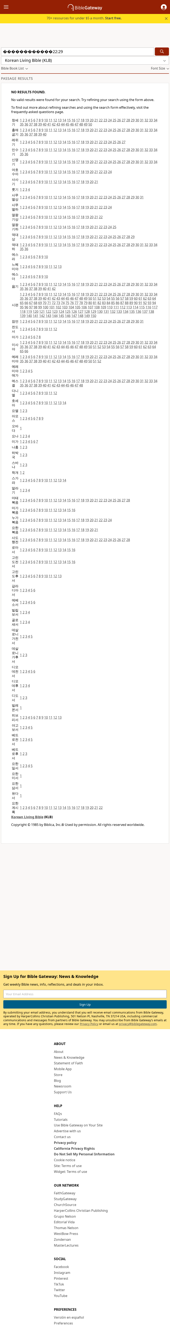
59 (131, 298)
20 (92, 120)
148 (80, 315)
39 (40, 124)
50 (90, 124)
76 (72, 303)
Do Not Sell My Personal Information (84, 1154)
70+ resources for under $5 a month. (84, 18)
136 (138, 311)
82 (99, 303)
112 (122, 307)
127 (80, 311)
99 (40, 307)
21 (96, 120)
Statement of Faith (68, 1063)
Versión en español (69, 1317)
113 (129, 307)
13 (60, 120)
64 (154, 298)
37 (31, 124)
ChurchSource (65, 1204)
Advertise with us (67, 1131)
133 (119, 311)
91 (140, 303)
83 (104, 303)
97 (31, 307)
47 (76, 124)
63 (149, 298)
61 (140, 298)
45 (67, 124)
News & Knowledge (69, 1057)
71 (49, 303)
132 (112, 311)
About (58, 1051)
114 (135, 307)
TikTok (59, 1284)
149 (87, 315)
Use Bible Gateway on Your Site (78, 1125)
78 (81, 303)
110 (110, 307)
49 (85, 124)
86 (117, 303)
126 (74, 311)
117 (155, 307)
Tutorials (61, 1119)
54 (108, 298)
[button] (164, 7)
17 (78, 120)
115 (142, 307)
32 (146, 120)
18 (82, 120)
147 (74, 315)
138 (151, 311)
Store (58, 1074)
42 (54, 124)
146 (67, 315)
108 (97, 307)
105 (77, 307)
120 (35, 311)
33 (151, 120)
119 (29, 311)
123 (55, 311)
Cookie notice (64, 1160)
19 (87, 120)
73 (58, 303)
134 (125, 311)
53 (104, 298)
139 (23, 315)
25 (114, 120)
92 (145, 303)
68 (35, 303)
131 (106, 311)
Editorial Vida (64, 1222)
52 (99, 298)
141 (35, 315)
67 (31, 303)
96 (26, 307)
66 (26, 303)
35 (22, 124)
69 (40, 303)
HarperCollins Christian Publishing (81, 1210)
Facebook (61, 1266)
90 (136, 303)
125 (67, 311)
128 (87, 311)
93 (149, 303)
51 (95, 298)
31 (142, 120)
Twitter (59, 1290)
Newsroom (62, 1086)
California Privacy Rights (74, 1148)
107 (90, 307)
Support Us (63, 1092)
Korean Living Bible (27, 817)
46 (72, 124)
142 (42, 315)
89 (131, 303)
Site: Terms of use (68, 1165)
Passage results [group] (17, 78)
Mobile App (63, 1069)
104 (71, 307)
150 (93, 315)
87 (122, 303)
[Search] (162, 51)
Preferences (63, 1323)
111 (116, 307)
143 (48, 315)
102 (58, 307)
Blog (57, 1080)
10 (46, 120)
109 (103, 307)
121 (42, 311)
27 (123, 120)
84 (108, 303)
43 (58, 124)
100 (45, 307)
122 (48, 311)
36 (26, 124)
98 (35, 307)
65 (22, 303)
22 (101, 120)
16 (73, 120)
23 (105, 120)
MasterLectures (66, 1245)
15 (69, 120)
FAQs (58, 1113)
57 (122, 298)
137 (145, 311)
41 (49, 124)
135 (132, 311)
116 (148, 307)
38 (35, 124)
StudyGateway (65, 1199)
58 (127, 298)
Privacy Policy (89, 1024)
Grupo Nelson (65, 1216)
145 (61, 315)
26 (119, 120)
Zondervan (62, 1239)
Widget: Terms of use (70, 1171)
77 (76, 303)
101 (52, 307)
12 (55, 120)
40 (44, 124)
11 (50, 120)
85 (113, 303)
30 (137, 120)
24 (110, 120)
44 (63, 124)
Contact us (62, 1137)
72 (54, 303)
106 (84, 307)
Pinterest (61, 1278)
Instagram (62, 1272)
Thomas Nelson (66, 1228)
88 (127, 303)
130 (100, 311)
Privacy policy (65, 1142)
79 (85, 303)
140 (29, 315)
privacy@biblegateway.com (138, 1024)
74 (63, 303)
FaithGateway (64, 1193)
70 (44, 303)
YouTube (60, 1295)
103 (65, 307)
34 (155, 120)
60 (136, 298)
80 (90, 303)
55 (113, 298)
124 (61, 311)
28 (128, 120)
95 (22, 307)
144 (55, 315)
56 (117, 298)
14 (64, 120)
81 (95, 303)
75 (67, 303)
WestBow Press (66, 1233)
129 (93, 311)
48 (81, 124)
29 (133, 120)
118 (23, 311)
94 (154, 303)
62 (145, 298)
